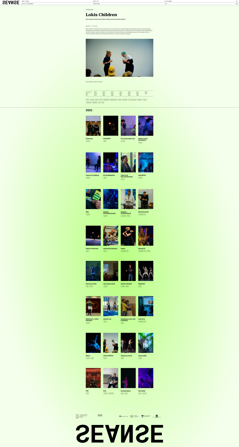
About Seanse (25, 1)
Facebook (100, 414)
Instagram (100, 415)
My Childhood (168, 1)
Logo (77, 417)
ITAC (166, 3)
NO (236, 1)
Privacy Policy (79, 416)
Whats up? (96, 1)
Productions (96, 3)
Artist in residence (27, 3)
